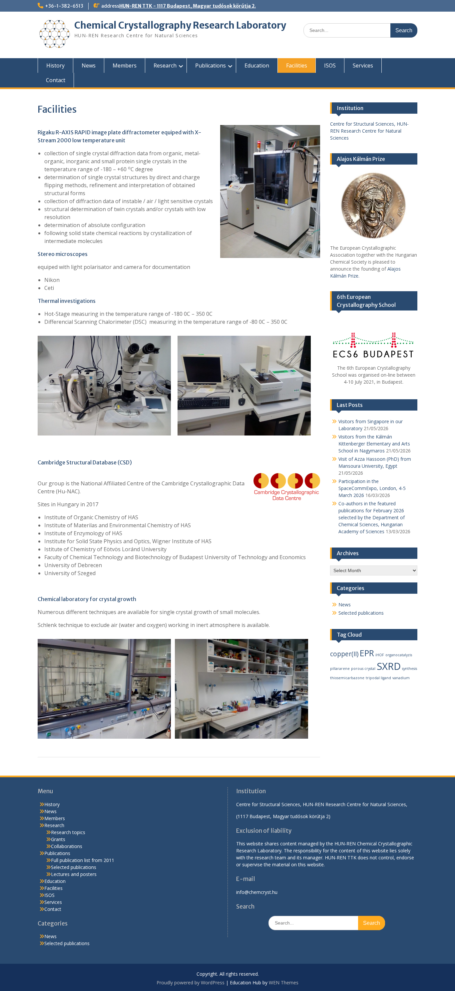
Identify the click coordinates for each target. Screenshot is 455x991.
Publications (210, 65)
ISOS (330, 65)
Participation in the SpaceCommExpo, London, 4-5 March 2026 (372, 488)
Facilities (296, 65)
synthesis (409, 668)
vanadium (401, 678)
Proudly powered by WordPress (191, 982)
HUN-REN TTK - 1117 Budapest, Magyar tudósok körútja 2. (187, 6)
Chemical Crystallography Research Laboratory (180, 25)
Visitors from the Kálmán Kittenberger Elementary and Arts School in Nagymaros (374, 444)
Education (256, 65)
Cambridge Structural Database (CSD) (85, 462)
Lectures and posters (74, 874)
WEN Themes (283, 982)
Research (165, 65)
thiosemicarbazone (347, 678)
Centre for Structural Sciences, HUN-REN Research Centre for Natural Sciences (369, 131)
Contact (55, 80)
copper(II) (344, 654)
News (89, 65)
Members (125, 65)
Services (363, 65)
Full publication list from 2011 (82, 860)
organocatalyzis (398, 655)
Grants (58, 839)
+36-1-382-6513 (64, 6)
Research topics (68, 832)
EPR (367, 653)
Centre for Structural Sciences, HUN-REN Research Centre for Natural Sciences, (322, 804)
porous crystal (363, 668)
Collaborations (66, 846)
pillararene (340, 668)
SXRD (389, 666)
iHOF (379, 655)
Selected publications (361, 613)
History (55, 65)
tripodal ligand (378, 678)
